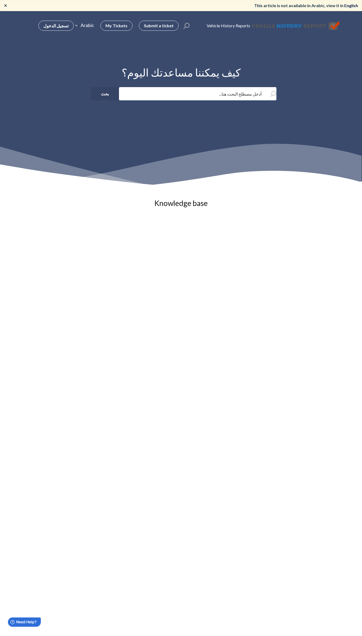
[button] (186, 26)
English (351, 5)
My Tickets (116, 25)
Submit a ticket (159, 25)
